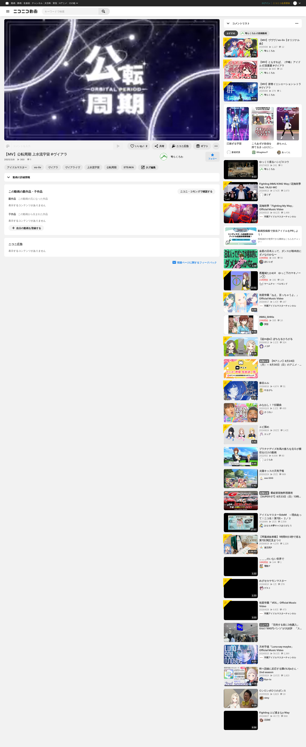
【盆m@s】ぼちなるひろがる (276, 338)
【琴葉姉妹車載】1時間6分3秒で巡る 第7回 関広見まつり (280, 538)
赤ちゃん (282, 143)
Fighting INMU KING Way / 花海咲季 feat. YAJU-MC (280, 185)
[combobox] (70, 11)
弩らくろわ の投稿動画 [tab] (256, 33)
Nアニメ (63, 3)
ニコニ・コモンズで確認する (196, 191)
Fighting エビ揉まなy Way (274, 712)
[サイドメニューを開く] (7, 11)
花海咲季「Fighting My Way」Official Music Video (276, 207)
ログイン (266, 3)
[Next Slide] (212, 261)
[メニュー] (216, 146)
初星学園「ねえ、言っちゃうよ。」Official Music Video (279, 296)
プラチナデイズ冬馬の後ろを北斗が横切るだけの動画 (280, 450)
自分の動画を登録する (28, 228)
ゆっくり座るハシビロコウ (274, 161)
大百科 (47, 3)
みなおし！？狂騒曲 (270, 404)
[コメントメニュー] (296, 23)
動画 (13, 3)
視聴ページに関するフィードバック (197, 294)
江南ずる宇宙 (234, 143)
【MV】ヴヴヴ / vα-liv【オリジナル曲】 (279, 41)
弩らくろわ (177, 156)
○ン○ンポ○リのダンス (272, 690)
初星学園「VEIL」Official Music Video (277, 604)
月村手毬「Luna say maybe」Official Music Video (276, 648)
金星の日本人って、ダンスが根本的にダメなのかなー (280, 252)
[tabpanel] (263, 384)
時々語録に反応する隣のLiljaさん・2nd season (279, 670)
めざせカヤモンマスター (273, 580)
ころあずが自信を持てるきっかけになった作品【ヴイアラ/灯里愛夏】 (261, 145)
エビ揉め (264, 426)
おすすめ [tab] (231, 33)
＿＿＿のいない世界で (271, 558)
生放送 (27, 3)
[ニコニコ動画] (25, 11)
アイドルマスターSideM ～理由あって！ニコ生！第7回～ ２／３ (280, 516)
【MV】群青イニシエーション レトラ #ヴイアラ (280, 85)
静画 (19, 3)
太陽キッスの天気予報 (271, 470)
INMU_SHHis (266, 316)
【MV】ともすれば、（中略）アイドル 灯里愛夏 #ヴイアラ (280, 63)
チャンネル (37, 3)
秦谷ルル (264, 382)
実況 (55, 3)
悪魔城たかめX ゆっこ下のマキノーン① (280, 274)
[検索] (104, 11)
